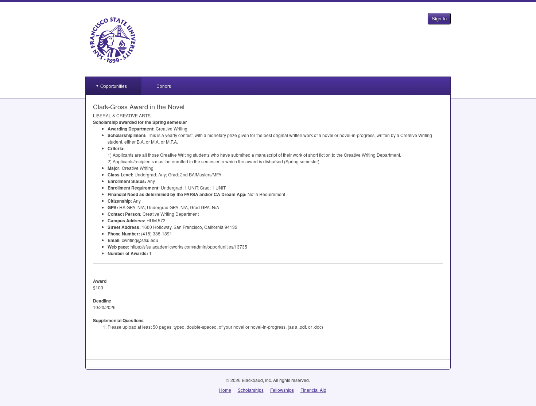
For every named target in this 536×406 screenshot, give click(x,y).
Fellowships (282, 390)
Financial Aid (313, 390)
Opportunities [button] (113, 86)
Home (225, 390)
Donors (163, 86)
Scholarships (251, 390)
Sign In (439, 18)
